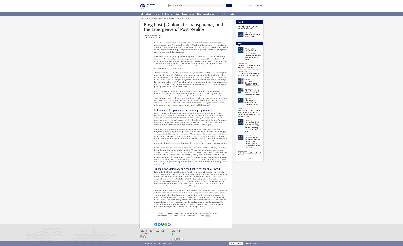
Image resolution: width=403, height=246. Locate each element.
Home (141, 18)
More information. (167, 244)
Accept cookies (236, 244)
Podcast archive (188, 14)
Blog (177, 14)
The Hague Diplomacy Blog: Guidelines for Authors (247, 28)
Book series (222, 14)
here (208, 216)
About (148, 14)
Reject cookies (252, 244)
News (146, 18)
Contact (232, 14)
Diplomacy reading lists (205, 14)
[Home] (142, 14)
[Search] (229, 5)
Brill (172, 234)
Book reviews (167, 14)
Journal (156, 14)
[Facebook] (178, 239)
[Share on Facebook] (155, 224)
